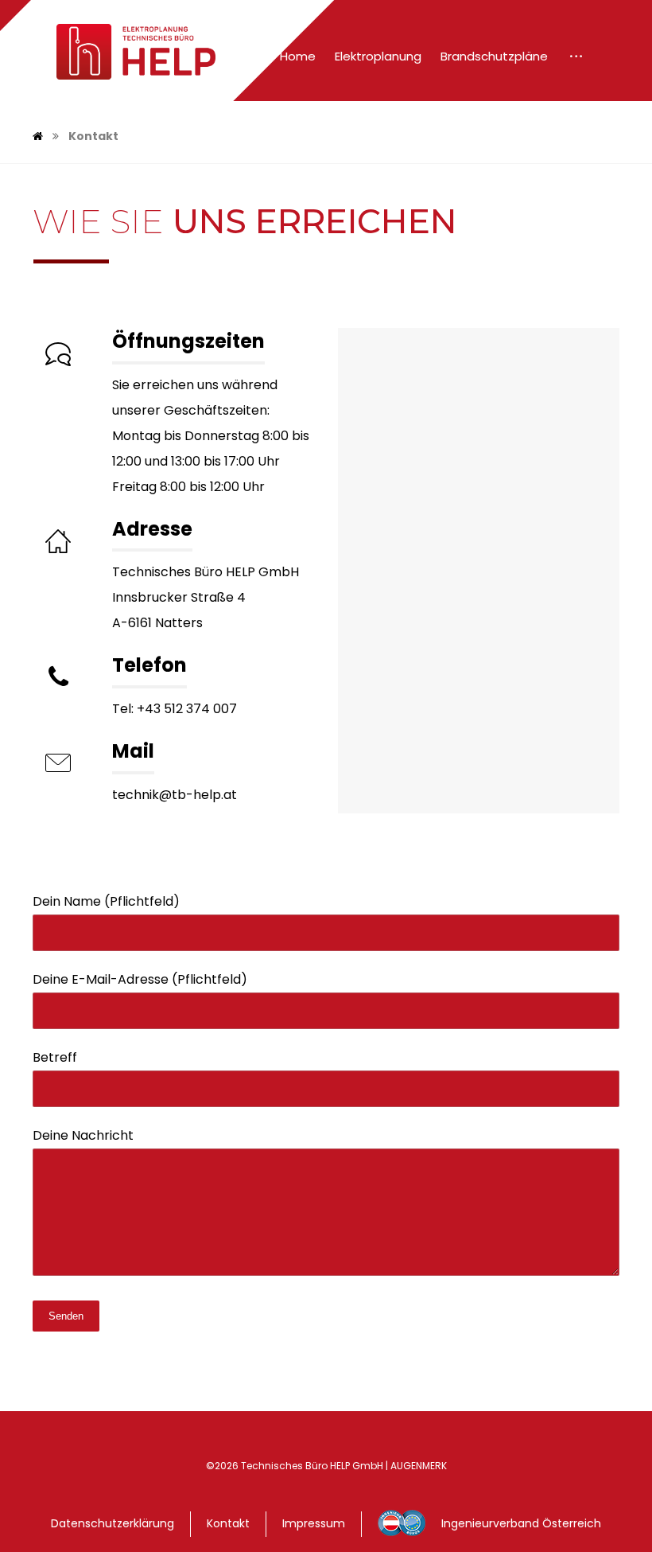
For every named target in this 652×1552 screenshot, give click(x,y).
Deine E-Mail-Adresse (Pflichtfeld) (140, 979)
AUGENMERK (418, 1465)
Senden (66, 1316)
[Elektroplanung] (124, 52)
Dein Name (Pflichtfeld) (106, 901)
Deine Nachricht (83, 1135)
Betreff (55, 1057)
